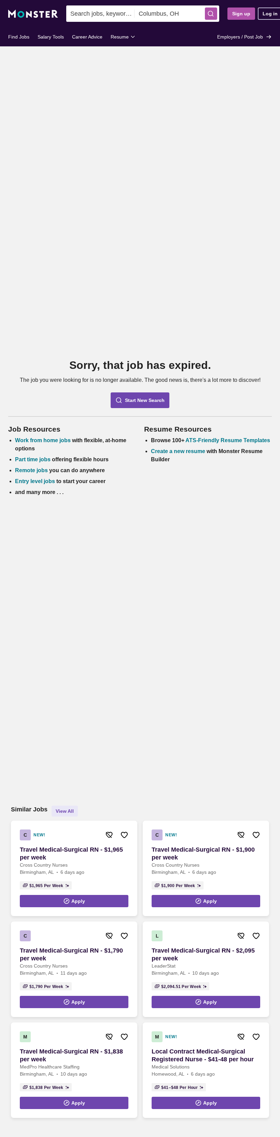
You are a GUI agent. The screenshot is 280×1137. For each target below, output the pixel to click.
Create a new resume (179, 451)
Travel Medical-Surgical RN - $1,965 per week (71, 853)
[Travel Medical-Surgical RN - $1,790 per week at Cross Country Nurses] (74, 969)
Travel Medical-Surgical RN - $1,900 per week (203, 853)
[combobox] (100, 13)
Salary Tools (51, 37)
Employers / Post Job (240, 37)
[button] (211, 14)
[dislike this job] (109, 834)
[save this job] (124, 834)
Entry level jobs (35, 481)
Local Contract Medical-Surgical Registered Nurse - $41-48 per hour (203, 1055)
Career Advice (87, 37)
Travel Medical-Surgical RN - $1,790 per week (71, 954)
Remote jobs (31, 470)
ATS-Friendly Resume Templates (227, 440)
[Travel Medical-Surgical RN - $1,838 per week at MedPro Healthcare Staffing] (74, 1070)
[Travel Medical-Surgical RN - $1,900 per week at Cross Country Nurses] (205, 868)
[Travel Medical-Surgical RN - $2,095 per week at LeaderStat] (205, 969)
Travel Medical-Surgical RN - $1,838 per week (71, 1055)
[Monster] (33, 14)
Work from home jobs (43, 440)
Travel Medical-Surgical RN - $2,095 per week (203, 954)
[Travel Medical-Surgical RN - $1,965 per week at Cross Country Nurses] (74, 868)
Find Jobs (18, 37)
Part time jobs (33, 459)
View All (65, 811)
